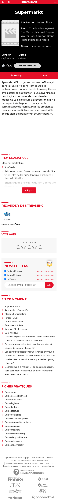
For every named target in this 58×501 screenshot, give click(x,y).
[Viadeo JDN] (43, 491)
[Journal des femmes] (15, 479)
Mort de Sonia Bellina (15, 314)
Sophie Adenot (12, 306)
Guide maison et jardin (16, 418)
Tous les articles (24, 461)
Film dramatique (41, 46)
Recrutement (43, 461)
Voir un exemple (45, 271)
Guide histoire (12, 407)
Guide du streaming (15, 433)
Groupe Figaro (25, 466)
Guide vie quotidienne (16, 437)
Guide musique (12, 426)
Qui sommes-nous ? (13, 458)
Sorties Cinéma (14, 271)
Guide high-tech (13, 403)
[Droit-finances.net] (43, 485)
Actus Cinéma (13, 275)
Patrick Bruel (11, 318)
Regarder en (16, 75)
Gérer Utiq (49, 463)
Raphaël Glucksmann (16, 329)
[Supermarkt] (10, 33)
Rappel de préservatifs (16, 310)
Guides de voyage (13, 441)
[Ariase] (15, 497)
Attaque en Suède (14, 325)
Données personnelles (14, 463)
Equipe (26, 458)
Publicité (49, 458)
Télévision (11, 279)
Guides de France (13, 399)
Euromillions (11, 333)
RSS (34, 461)
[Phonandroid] (43, 497)
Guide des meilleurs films (18, 422)
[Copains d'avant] (15, 491)
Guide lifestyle (12, 411)
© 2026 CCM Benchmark (43, 466)
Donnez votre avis (27, 66)
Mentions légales (11, 466)
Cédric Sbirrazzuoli (14, 321)
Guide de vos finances (16, 396)
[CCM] (43, 479)
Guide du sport (12, 429)
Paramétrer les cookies (34, 463)
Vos (45, 75)
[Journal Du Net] (15, 485)
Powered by (5, 224)
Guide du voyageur (14, 445)
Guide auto (10, 392)
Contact (13, 461)
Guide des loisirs (13, 414)
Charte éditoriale (37, 458)
